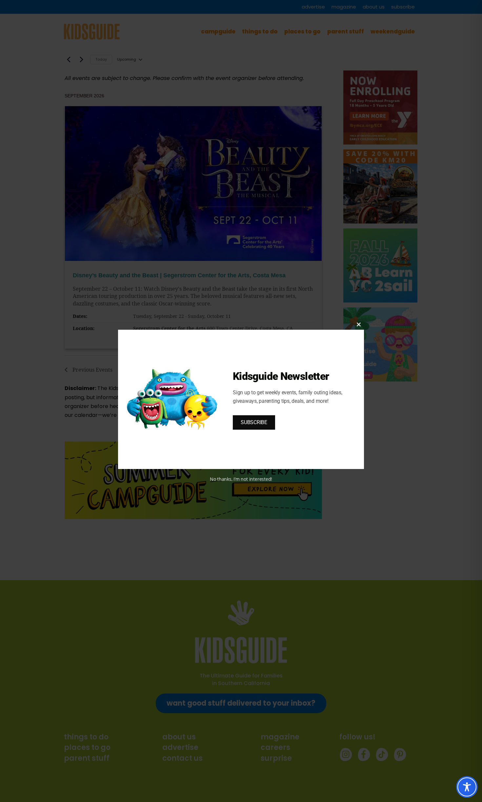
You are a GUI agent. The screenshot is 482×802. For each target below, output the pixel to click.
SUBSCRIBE (254, 422)
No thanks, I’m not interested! (241, 479)
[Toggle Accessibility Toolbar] (467, 787)
